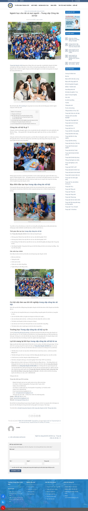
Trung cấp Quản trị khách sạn (72, 169)
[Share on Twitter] (32, 416)
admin (41, 19)
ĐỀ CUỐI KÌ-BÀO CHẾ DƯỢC (18, 437)
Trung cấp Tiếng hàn (70, 191)
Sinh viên (53, 5)
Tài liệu (67, 102)
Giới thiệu (34, 5)
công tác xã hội (46, 420)
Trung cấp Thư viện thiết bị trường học (71, 183)
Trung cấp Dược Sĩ (70, 128)
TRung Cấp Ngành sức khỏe (72, 160)
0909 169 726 (18, 396)
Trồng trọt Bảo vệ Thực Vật (71, 110)
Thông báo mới (69, 105)
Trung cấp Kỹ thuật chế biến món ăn (72, 153)
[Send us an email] (79, 1)
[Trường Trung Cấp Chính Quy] (10, 5)
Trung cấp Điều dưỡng (70, 140)
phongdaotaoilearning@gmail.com (24, 392)
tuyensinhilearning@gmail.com (21, 398)
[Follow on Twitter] (78, 1)
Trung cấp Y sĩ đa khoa (70, 209)
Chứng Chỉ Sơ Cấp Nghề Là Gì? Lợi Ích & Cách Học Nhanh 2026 (74, 45)
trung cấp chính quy (25, 422)
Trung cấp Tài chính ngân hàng (71, 178)
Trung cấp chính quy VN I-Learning (36, 422)
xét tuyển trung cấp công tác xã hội (25, 408)
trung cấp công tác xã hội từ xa (44, 341)
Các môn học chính (18, 118)
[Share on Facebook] (29, 416)
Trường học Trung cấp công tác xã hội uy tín (21, 121)
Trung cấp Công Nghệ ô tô (71, 120)
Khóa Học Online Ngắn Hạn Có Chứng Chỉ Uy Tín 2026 (74, 39)
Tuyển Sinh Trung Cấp (22, 5)
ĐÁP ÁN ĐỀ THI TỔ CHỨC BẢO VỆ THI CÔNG (74, 51)
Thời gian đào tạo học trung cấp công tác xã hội (23, 117)
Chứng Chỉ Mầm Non (70, 73)
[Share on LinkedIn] (39, 416)
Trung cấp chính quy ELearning (21, 332)
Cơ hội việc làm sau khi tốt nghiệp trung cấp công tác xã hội (25, 120)
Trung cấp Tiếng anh (70, 189)
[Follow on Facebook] (75, 1)
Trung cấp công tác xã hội (16, 65)
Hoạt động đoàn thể (70, 89)
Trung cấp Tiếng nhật (70, 194)
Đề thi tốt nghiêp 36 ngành (71, 84)
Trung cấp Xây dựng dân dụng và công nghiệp (72, 203)
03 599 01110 (74, 486)
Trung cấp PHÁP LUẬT (71, 167)
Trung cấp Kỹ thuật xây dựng (72, 157)
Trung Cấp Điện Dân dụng (71, 133)
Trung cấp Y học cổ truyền (71, 206)
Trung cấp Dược (40, 11)
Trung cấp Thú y (69, 186)
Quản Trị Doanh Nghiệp (71, 94)
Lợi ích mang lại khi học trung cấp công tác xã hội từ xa (24, 123)
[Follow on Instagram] (76, 1)
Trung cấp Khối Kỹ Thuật (71, 150)
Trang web (46, 461)
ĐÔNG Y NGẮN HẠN (70, 86)
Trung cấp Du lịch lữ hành (71, 123)
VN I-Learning (22, 105)
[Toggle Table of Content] (36, 112)
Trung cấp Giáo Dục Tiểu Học (72, 143)
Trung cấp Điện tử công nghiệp (71, 137)
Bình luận (12, 449)
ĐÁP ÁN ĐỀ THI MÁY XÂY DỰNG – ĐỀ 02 (74, 63)
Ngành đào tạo (43, 5)
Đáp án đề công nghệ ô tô (71, 81)
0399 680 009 (74, 489)
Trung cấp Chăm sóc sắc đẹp (72, 113)
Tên (11, 461)
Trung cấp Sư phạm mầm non (72, 175)
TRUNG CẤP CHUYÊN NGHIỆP (30, 11)
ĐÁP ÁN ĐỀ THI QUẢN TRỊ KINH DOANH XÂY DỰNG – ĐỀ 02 (74, 57)
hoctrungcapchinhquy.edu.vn (22, 400)
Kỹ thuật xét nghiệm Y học (71, 92)
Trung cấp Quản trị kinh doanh (72, 172)
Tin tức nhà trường (65, 5)
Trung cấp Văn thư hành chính (72, 199)
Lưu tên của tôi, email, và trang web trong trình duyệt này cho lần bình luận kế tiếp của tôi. (33, 467)
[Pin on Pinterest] (37, 416)
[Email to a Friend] (34, 416)
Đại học (67, 76)
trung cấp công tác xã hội (39, 184)
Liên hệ (75, 5)
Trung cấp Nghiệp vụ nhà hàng (71, 163)
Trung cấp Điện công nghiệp (72, 131)
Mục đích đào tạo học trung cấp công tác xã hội (22, 115)
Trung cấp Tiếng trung (70, 197)
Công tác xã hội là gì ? (17, 113)
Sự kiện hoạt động (69, 100)
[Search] (72, 1)
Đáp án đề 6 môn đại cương (72, 78)
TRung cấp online (52, 408)
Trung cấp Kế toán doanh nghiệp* (71, 146)
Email (28, 461)
